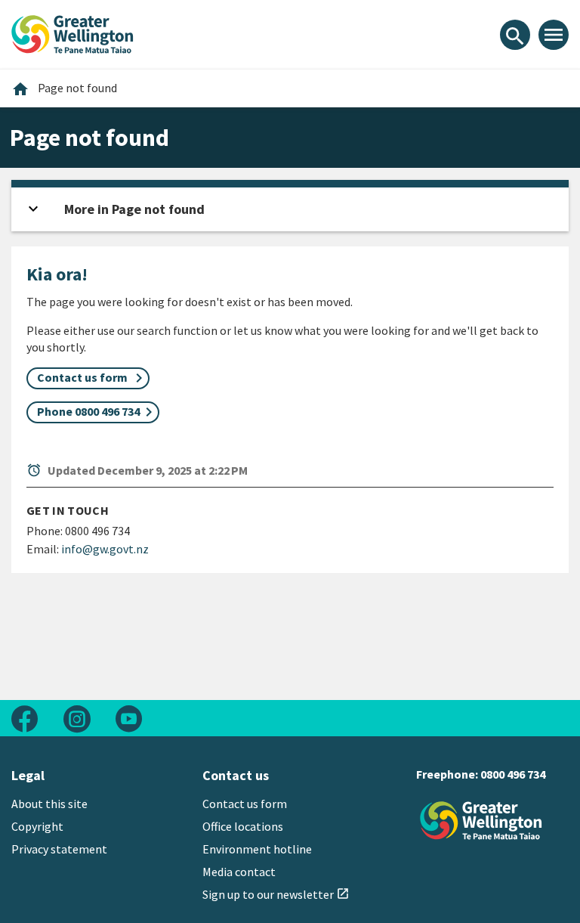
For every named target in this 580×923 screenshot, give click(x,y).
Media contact (239, 871)
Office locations (242, 826)
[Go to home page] (72, 32)
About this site (49, 803)
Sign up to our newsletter (276, 894)
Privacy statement (59, 848)
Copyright (37, 826)
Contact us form (244, 803)
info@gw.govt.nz (105, 548)
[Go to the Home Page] (481, 820)
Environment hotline (257, 848)
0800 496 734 (512, 774)
